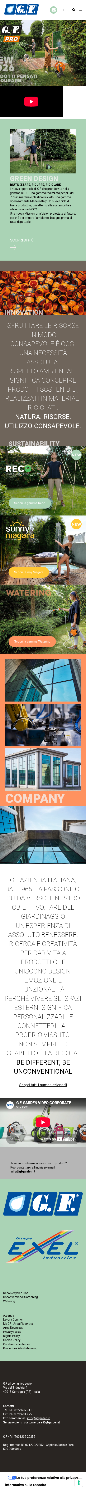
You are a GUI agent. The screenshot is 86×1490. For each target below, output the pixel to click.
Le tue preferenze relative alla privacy (47, 1478)
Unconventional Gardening (20, 1297)
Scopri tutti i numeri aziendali (43, 1085)
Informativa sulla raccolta (25, 1485)
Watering (9, 1301)
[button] (64, 10)
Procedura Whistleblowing (20, 1348)
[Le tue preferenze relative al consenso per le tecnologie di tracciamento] (79, 1483)
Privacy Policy (12, 1332)
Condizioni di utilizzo (16, 1344)
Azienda (8, 1315)
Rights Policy (11, 1336)
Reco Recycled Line (15, 1293)
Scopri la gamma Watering (32, 641)
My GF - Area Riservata (18, 1323)
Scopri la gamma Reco (29, 503)
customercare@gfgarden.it (42, 1422)
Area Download (13, 1327)
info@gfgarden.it (22, 1171)
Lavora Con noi (13, 1319)
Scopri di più (22, 240)
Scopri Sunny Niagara (28, 572)
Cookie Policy (11, 1340)
